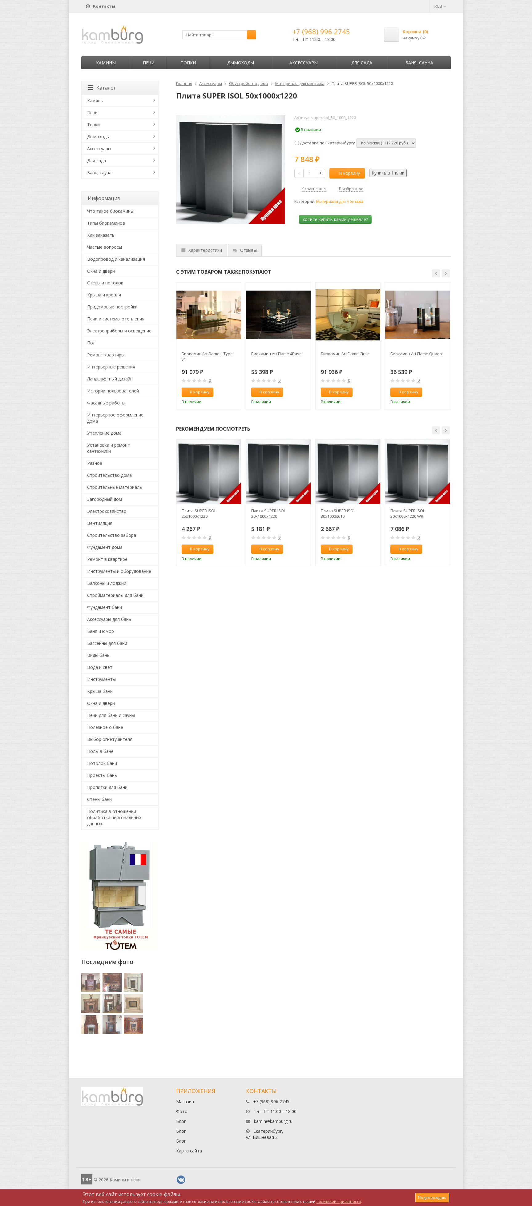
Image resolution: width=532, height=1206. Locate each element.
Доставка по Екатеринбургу (327, 143)
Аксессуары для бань (109, 619)
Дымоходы (240, 63)
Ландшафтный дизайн (110, 379)
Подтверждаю (432, 1197)
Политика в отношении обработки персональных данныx (114, 817)
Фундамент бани (104, 607)
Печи (149, 63)
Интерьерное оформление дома (115, 418)
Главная (184, 83)
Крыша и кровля (104, 295)
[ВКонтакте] (181, 1180)
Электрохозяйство (107, 511)
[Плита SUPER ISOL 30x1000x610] (348, 472)
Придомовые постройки (112, 307)
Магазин (185, 1101)
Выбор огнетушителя (109, 739)
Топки (188, 63)
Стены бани (99, 799)
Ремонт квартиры (105, 355)
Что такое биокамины (110, 211)
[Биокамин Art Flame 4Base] (278, 315)
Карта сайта (189, 1151)
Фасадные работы (106, 403)
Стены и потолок (105, 283)
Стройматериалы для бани (115, 595)
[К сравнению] (223, 392)
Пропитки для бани (107, 787)
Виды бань (98, 655)
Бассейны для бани (107, 643)
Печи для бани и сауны (111, 715)
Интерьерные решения (111, 367)
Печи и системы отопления (115, 319)
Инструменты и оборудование (119, 571)
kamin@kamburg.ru (273, 1121)
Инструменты (101, 679)
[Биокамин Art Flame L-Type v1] (208, 315)
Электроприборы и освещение (119, 331)
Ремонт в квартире (107, 559)
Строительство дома (109, 475)
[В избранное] (233, 392)
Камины (106, 63)
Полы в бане (100, 751)
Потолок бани (102, 763)
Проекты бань (102, 775)
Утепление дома (104, 433)
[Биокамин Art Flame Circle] (348, 315)
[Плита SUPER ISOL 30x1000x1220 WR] (417, 472)
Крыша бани (100, 691)
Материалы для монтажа (299, 83)
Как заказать (101, 235)
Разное (94, 463)
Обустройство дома (248, 83)
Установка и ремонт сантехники (108, 448)
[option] (209, 345)
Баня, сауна (419, 63)
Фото (181, 1111)
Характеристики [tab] (205, 250)
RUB (438, 6)
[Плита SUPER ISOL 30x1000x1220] (278, 472)
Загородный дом (104, 499)
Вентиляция (99, 523)
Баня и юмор (100, 631)
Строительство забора (111, 535)
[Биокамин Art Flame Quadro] (417, 315)
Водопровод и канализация (116, 259)
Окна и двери (101, 271)
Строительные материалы (115, 487)
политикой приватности (338, 1201)
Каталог (106, 87)
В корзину (349, 173)
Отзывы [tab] (248, 250)
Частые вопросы (104, 247)
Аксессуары (303, 63)
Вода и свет (99, 667)
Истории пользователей (113, 391)
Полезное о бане (105, 727)
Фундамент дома (105, 547)
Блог (181, 1121)
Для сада (361, 63)
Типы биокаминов (106, 223)
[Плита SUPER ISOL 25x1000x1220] (208, 472)
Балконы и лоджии (106, 583)
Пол (91, 343)
